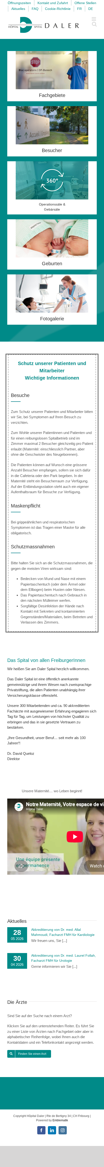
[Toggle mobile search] (94, 24)
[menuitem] (79, 9)
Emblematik (60, 1120)
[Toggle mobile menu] (94, 19)
